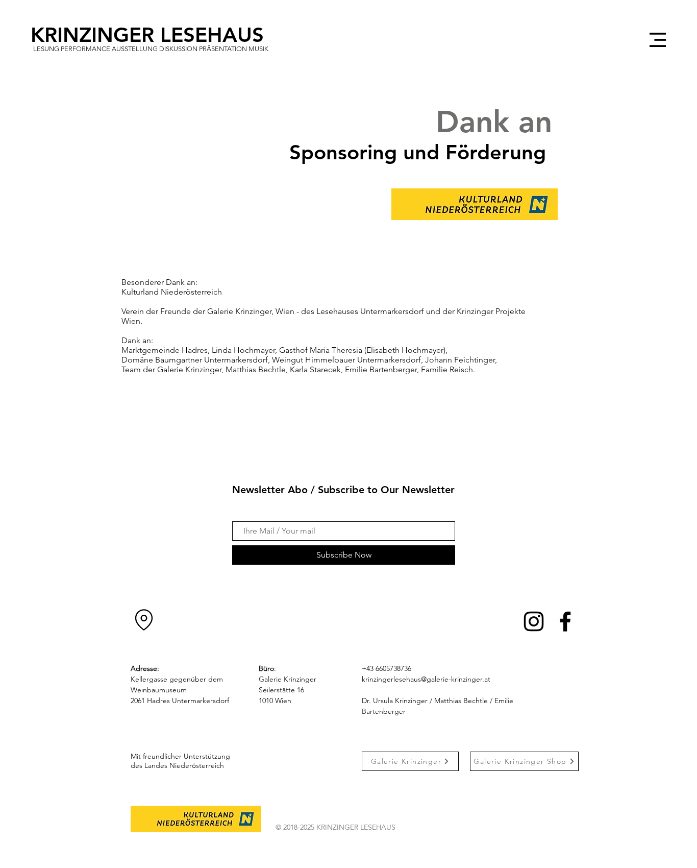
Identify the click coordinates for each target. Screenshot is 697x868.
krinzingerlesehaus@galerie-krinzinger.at (426, 679)
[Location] (144, 620)
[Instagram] (533, 621)
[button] (658, 40)
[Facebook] (565, 621)
